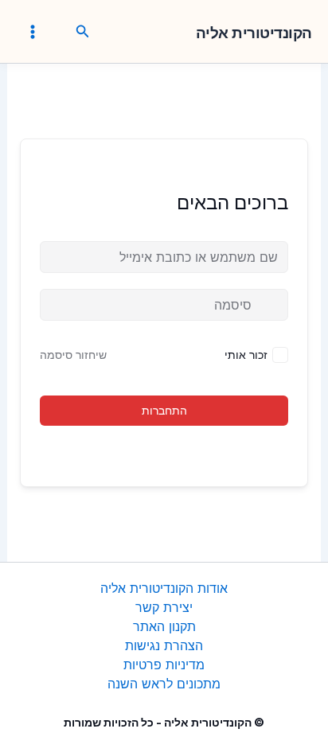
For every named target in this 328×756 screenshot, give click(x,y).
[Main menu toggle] (32, 31)
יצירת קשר (164, 607)
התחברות (164, 410)
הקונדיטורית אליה (254, 33)
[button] (81, 32)
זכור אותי (246, 354)
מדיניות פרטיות (164, 664)
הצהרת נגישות (164, 645)
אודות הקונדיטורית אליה (164, 588)
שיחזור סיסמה (73, 354)
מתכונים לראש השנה (164, 684)
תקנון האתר (164, 626)
